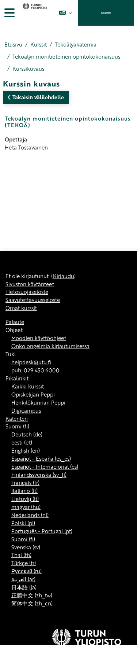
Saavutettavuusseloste (32, 300)
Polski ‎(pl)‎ (23, 523)
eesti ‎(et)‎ (21, 442)
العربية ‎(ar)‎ (23, 579)
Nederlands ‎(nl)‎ (30, 515)
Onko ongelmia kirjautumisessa (50, 346)
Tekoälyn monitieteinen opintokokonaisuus (66, 56)
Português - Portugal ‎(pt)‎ (41, 531)
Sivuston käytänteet (29, 284)
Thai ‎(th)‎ (21, 555)
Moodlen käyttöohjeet (38, 338)
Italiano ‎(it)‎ (24, 491)
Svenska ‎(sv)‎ (25, 547)
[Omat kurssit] (34, 13)
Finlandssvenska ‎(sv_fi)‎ (38, 475)
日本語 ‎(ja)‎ (24, 587)
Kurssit (38, 44)
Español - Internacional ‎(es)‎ (44, 466)
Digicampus (26, 410)
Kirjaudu (106, 12)
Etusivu (13, 44)
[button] (65, 13)
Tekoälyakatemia (75, 44)
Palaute (14, 322)
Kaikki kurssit (27, 386)
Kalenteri (16, 418)
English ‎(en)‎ (25, 450)
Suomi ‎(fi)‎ (17, 426)
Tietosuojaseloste (26, 292)
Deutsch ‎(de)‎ (26, 434)
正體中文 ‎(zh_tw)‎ (31, 595)
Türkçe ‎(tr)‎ (23, 563)
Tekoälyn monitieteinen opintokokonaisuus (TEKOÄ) (68, 121)
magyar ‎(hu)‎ (26, 507)
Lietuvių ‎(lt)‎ (25, 499)
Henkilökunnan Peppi (38, 402)
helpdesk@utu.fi (31, 362)
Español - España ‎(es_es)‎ (41, 458)
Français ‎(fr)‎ (25, 483)
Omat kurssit (21, 308)
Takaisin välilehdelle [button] (37, 97)
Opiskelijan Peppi (33, 394)
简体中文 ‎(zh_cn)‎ (32, 603)
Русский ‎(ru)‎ (26, 571)
